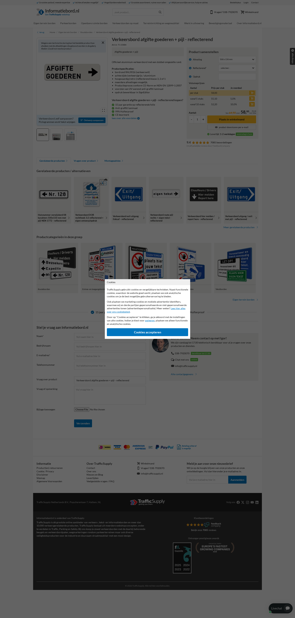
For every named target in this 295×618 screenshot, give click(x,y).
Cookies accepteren (147, 332)
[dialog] (147, 309)
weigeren (150, 320)
